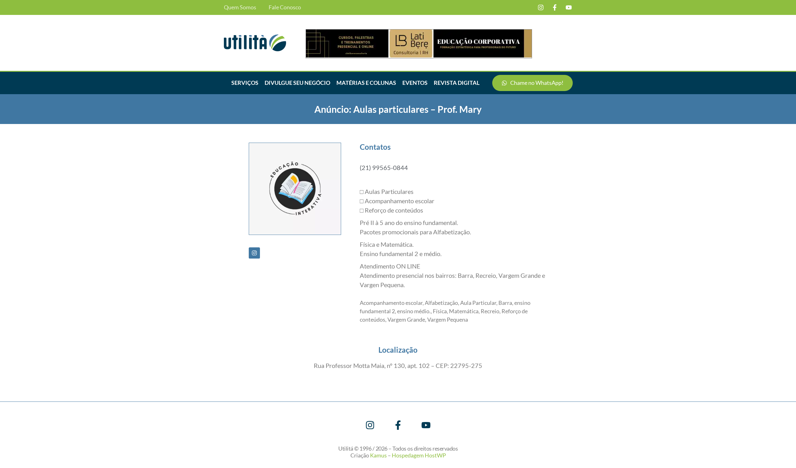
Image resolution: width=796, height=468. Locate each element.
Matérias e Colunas (366, 82)
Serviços (244, 82)
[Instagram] (541, 7)
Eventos (415, 82)
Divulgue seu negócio (297, 82)
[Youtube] (568, 7)
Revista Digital (456, 82)
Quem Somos (240, 7)
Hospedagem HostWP (419, 455)
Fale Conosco (285, 7)
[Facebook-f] (554, 7)
